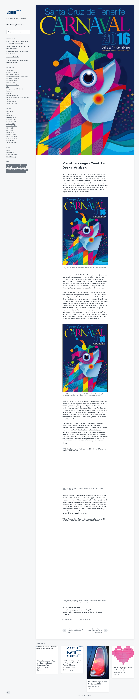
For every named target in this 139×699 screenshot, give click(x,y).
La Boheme (24, 165)
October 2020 (10, 124)
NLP (13, 167)
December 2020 (11, 120)
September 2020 (11, 126)
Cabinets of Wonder (12, 72)
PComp (8, 93)
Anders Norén (87, 695)
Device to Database (12, 78)
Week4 (8, 172)
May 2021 (9, 111)
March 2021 (10, 115)
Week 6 (23, 172)
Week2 (20, 169)
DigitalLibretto (10, 165)
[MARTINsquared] (13, 12)
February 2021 (11, 118)
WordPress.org (11, 157)
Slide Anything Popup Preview (16, 25)
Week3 (25, 169)
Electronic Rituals (11, 81)
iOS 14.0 (17, 165)
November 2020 (11, 122)
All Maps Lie (10, 70)
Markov (9, 167)
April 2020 (9, 130)
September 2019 (11, 142)
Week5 (13, 172)
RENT (17, 167)
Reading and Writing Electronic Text (17, 97)
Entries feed (10, 153)
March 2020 (10, 132)
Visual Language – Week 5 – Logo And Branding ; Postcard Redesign (72, 663)
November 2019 (11, 138)
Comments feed (11, 155)
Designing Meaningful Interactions (17, 76)
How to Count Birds (12, 85)
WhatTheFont (82, 430)
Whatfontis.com (95, 430)
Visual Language (11, 103)
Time (8, 99)
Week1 (15, 169)
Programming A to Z (12, 95)
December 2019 (11, 136)
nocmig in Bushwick (12, 57)
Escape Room (10, 83)
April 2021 (9, 113)
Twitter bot (10, 169)
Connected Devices (12, 74)
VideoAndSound (11, 101)
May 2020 (9, 128)
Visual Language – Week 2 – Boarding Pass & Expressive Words (46, 663)
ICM (7, 87)
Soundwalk (22, 167)
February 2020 (11, 134)
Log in (8, 150)
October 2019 (10, 140)
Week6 (18, 172)
